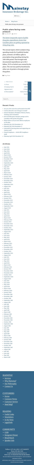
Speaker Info (9, 441)
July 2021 (6, 257)
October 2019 (7, 298)
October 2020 (7, 275)
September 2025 (8, 163)
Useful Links (9, 414)
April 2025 (7, 171)
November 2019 (8, 296)
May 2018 (6, 332)
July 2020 (6, 280)
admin (15, 33)
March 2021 (7, 265)
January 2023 (7, 222)
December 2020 (8, 271)
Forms (7, 396)
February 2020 (8, 290)
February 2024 (8, 196)
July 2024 (6, 188)
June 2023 (7, 212)
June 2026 (7, 149)
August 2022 (7, 231)
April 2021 (7, 263)
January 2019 (7, 316)
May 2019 (6, 308)
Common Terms (11, 399)
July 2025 (6, 167)
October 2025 (7, 161)
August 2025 (7, 165)
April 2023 (7, 216)
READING (7, 411)
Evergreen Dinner (11, 435)
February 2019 (8, 314)
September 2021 (8, 253)
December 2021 (8, 247)
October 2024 (7, 182)
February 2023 (8, 220)
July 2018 (6, 328)
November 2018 (8, 320)
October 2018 (7, 322)
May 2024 (7, 190)
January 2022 (7, 245)
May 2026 (7, 151)
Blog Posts (14, 21)
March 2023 (7, 218)
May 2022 (7, 237)
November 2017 (8, 343)
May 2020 (7, 284)
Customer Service (11, 402)
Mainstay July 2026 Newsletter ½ (13, 126)
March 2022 (7, 241)
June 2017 (6, 353)
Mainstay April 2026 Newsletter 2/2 (13, 136)
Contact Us (9, 386)
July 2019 (6, 304)
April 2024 (7, 192)
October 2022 (7, 227)
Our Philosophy (10, 384)
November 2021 (8, 249)
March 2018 (7, 335)
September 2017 (8, 347)
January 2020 (7, 292)
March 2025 (7, 173)
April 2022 (7, 239)
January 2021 (7, 269)
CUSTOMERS (8, 393)
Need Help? (9, 404)
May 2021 (6, 261)
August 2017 (7, 349)
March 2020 (7, 288)
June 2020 (7, 282)
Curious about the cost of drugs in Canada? (15, 110)
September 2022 (8, 229)
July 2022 (6, 233)
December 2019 (8, 294)
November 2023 (8, 202)
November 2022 (8, 226)
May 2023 (6, 214)
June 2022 (7, 235)
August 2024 (7, 186)
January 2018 (7, 339)
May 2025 (7, 169)
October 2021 (7, 251)
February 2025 (8, 174)
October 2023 (7, 204)
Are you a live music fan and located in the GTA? (17, 108)
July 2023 (6, 210)
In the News (9, 420)
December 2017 (8, 341)
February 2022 (8, 243)
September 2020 (8, 277)
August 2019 (7, 302)
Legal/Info (9, 422)
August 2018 (7, 326)
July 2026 (6, 147)
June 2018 (6, 330)
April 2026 (7, 153)
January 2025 (7, 176)
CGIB (6, 432)
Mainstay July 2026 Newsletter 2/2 (13, 124)
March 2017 (7, 357)
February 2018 (8, 337)
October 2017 (7, 345)
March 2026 (7, 155)
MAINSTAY (8, 375)
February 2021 (8, 267)
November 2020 (8, 273)
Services (8, 378)
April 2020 (7, 286)
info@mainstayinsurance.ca (19, 453)
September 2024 (8, 184)
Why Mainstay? (10, 381)
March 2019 (7, 312)
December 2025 (8, 159)
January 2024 (7, 198)
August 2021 (7, 255)
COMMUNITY (9, 429)
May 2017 (6, 355)
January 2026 (7, 157)
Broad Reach (9, 438)
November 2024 (8, 180)
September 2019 (8, 300)
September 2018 (8, 324)
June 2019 (6, 306)
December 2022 (8, 224)
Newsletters (9, 417)
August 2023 (7, 208)
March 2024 (7, 194)
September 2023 (8, 206)
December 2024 (8, 178)
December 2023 (8, 200)
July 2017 (6, 351)
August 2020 (7, 279)
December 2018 (8, 318)
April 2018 (7, 333)
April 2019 (6, 310)
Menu (18, 16)
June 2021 (6, 259)
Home (7, 21)
